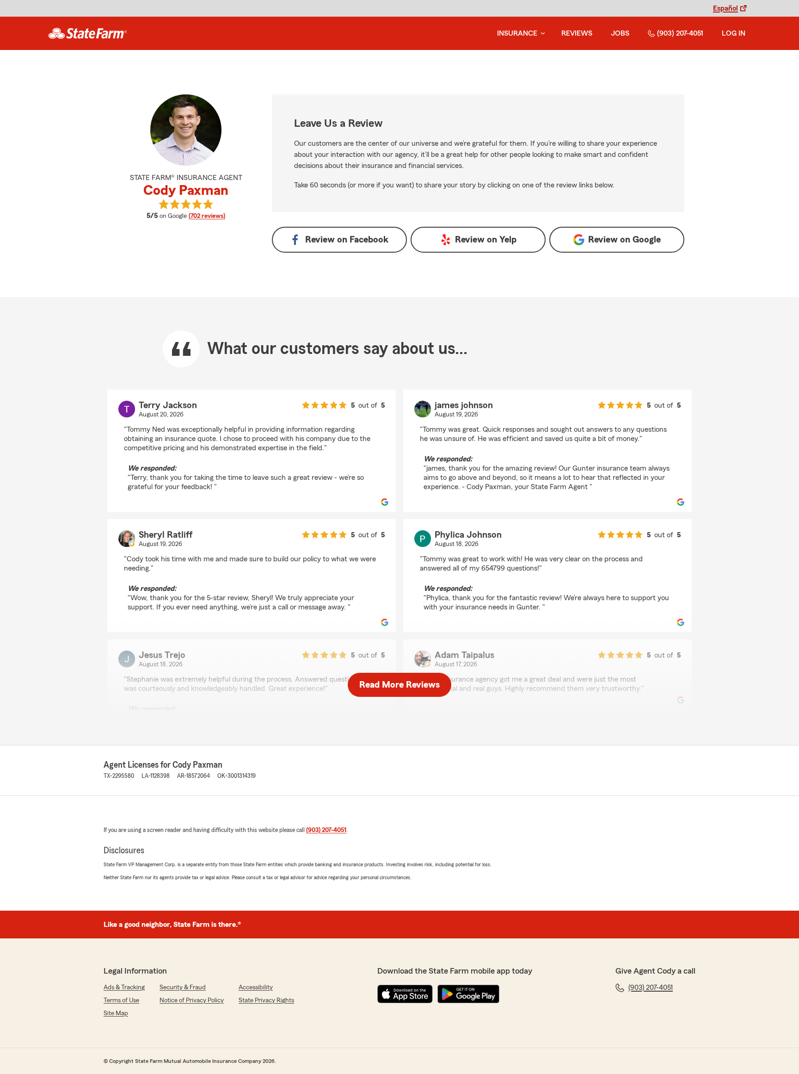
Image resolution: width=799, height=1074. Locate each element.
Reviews (576, 33)
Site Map (116, 1013)
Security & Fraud (183, 987)
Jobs (620, 33)
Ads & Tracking (124, 987)
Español (725, 8)
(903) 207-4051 (680, 33)
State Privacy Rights (266, 1000)
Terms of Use (121, 1000)
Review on (346, 239)
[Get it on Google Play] (468, 994)
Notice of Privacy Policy (192, 1000)
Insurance (517, 33)
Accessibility (256, 987)
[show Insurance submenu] (541, 33)
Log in (733, 33)
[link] (87, 33)
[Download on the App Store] (405, 994)
